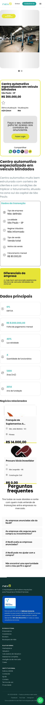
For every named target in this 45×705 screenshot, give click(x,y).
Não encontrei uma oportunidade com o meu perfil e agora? (22, 564)
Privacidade (6, 685)
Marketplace (7, 648)
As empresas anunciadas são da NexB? (21, 521)
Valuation (5, 651)
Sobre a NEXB (7, 671)
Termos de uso (7, 682)
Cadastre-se (29, 4)
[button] (40, 700)
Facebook (14, 697)
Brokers (5, 636)
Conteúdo (6, 674)
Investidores (6, 634)
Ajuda (4, 676)
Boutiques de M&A (9, 639)
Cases (4, 662)
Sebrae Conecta (27, 611)
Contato (5, 679)
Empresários (7, 631)
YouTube (22, 697)
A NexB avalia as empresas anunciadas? (19, 543)
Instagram (30, 697)
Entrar (17, 4)
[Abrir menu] (40, 3)
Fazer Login (20, 136)
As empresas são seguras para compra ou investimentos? (21, 532)
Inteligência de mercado (11, 659)
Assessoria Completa (10, 656)
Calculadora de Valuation (11, 654)
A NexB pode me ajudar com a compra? (20, 553)
